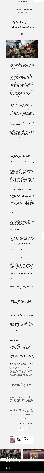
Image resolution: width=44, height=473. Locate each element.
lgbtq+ (30, 428)
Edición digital (13, 461)
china (24, 428)
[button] (3, 1)
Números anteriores (24, 443)
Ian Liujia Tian (22, 36)
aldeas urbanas (20, 428)
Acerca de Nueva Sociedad (19, 461)
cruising (27, 428)
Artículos (18, 443)
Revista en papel (8, 461)
